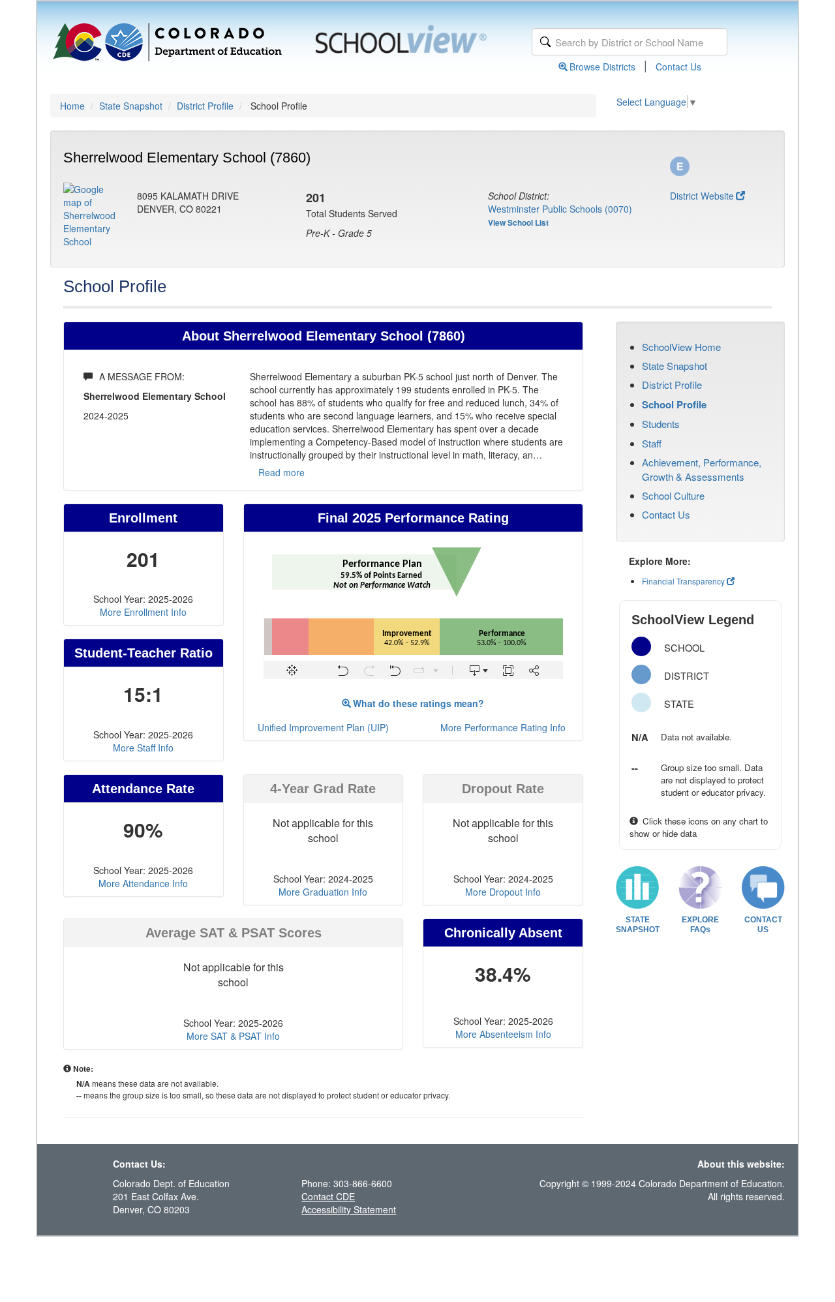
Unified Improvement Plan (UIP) (323, 727)
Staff (651, 443)
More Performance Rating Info (503, 727)
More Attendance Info (143, 883)
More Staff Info (143, 747)
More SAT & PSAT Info (233, 1035)
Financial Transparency (683, 580)
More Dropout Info (503, 891)
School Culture (673, 495)
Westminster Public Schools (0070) (560, 208)
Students (661, 424)
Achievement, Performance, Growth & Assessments (701, 469)
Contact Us (678, 66)
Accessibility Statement (348, 1209)
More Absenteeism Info (503, 1033)
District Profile (205, 105)
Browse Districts (602, 66)
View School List (518, 222)
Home (72, 105)
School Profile (674, 404)
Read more (281, 472)
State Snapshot (130, 105)
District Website (702, 195)
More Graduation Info (323, 891)
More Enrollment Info (143, 611)
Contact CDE (328, 1196)
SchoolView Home (681, 347)
